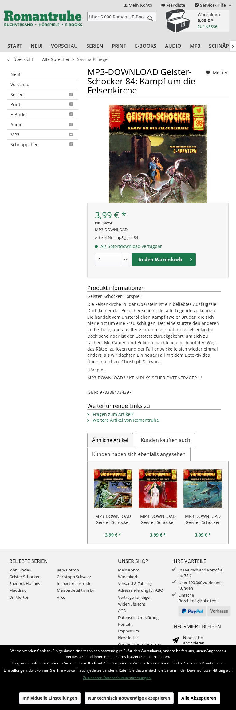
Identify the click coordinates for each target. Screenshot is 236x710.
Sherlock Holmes (24, 583)
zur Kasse (208, 26)
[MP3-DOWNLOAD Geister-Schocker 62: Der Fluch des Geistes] (113, 488)
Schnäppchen (24, 144)
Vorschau (20, 84)
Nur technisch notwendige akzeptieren (129, 698)
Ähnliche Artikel (110, 440)
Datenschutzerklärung (138, 617)
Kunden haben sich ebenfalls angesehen (139, 454)
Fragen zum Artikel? (112, 414)
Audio (16, 124)
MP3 (14, 135)
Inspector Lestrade (74, 583)
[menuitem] (138, 5)
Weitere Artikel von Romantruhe (125, 420)
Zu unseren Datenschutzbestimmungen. (117, 677)
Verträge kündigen (135, 597)
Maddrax (17, 590)
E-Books (18, 114)
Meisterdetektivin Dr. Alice (76, 593)
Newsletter (128, 637)
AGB (122, 610)
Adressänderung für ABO (140, 590)
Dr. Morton (19, 597)
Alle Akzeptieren (198, 698)
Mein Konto (129, 570)
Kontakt (125, 624)
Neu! (15, 74)
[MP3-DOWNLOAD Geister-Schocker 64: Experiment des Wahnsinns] (202, 488)
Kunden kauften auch (165, 440)
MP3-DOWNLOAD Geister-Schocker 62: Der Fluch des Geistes (113, 519)
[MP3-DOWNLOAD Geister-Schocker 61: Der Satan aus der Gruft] (158, 488)
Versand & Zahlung (135, 583)
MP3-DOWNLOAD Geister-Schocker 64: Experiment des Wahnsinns (203, 519)
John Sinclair (20, 570)
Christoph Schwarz (74, 576)
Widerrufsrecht (131, 604)
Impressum (128, 631)
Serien (17, 94)
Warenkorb (128, 576)
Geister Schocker (24, 576)
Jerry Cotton (68, 570)
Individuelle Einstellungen (49, 698)
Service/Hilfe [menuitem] (213, 5)
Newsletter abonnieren (193, 640)
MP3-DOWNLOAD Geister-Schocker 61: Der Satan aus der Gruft (158, 519)
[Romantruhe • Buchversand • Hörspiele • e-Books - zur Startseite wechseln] (43, 20)
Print (15, 104)
